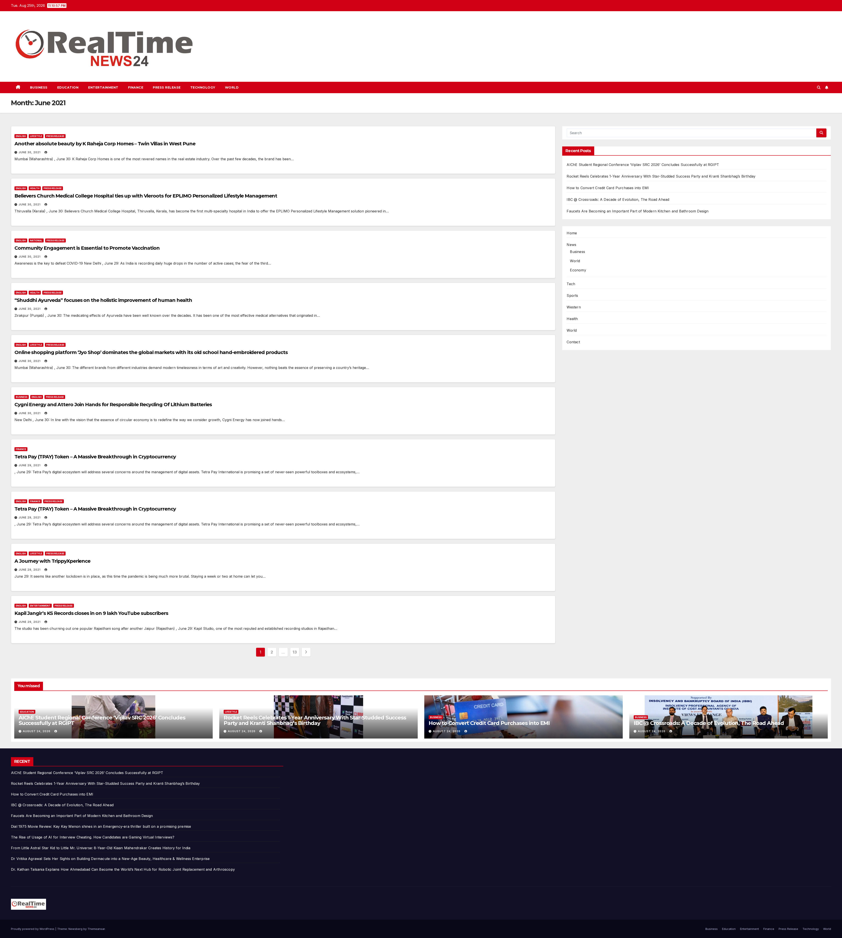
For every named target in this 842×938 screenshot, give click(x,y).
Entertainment (103, 87)
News (571, 244)
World (232, 87)
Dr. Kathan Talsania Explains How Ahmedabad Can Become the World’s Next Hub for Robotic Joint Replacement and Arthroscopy (123, 869)
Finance (135, 87)
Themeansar (96, 929)
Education (68, 87)
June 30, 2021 (30, 152)
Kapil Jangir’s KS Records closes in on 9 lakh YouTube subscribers (91, 613)
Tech (571, 284)
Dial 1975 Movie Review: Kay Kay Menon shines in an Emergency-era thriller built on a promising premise (101, 826)
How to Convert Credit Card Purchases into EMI (608, 188)
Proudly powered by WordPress (33, 929)
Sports (572, 295)
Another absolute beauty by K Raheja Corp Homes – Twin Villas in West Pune (104, 144)
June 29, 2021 (30, 465)
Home (572, 233)
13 (295, 652)
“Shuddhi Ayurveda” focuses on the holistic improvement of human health (103, 300)
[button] (819, 87)
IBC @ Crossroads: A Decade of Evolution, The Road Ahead (618, 199)
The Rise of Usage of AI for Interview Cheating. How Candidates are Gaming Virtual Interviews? (93, 837)
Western (574, 307)
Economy (578, 270)
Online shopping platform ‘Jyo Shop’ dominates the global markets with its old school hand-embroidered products (151, 352)
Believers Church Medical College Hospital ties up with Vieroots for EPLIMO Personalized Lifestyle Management (145, 196)
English (21, 136)
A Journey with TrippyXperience (52, 561)
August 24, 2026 (37, 731)
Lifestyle (36, 136)
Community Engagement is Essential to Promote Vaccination (86, 248)
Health (34, 188)
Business (39, 87)
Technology (202, 87)
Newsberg (75, 929)
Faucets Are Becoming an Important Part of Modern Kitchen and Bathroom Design (637, 211)
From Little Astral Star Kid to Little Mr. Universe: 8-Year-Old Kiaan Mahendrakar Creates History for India (100, 848)
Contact (573, 342)
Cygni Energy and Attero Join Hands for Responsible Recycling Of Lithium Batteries (113, 405)
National (36, 240)
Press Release (167, 87)
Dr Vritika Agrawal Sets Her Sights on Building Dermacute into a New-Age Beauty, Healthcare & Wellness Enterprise (110, 858)
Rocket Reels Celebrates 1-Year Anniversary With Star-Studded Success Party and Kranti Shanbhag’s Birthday (661, 176)
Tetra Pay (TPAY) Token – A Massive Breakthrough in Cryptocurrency (95, 457)
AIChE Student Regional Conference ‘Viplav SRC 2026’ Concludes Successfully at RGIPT (643, 164)
